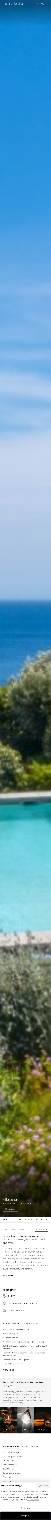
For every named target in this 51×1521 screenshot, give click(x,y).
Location (28, 1220)
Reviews (45, 1220)
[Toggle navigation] (46, 4)
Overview (44, 1486)
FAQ (37, 1220)
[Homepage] (13, 4)
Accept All (25, 1516)
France (13, 1230)
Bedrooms (17, 1220)
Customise (25, 1508)
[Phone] (42, 4)
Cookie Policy (33, 1500)
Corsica (21, 1230)
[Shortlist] (37, 4)
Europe (5, 1230)
